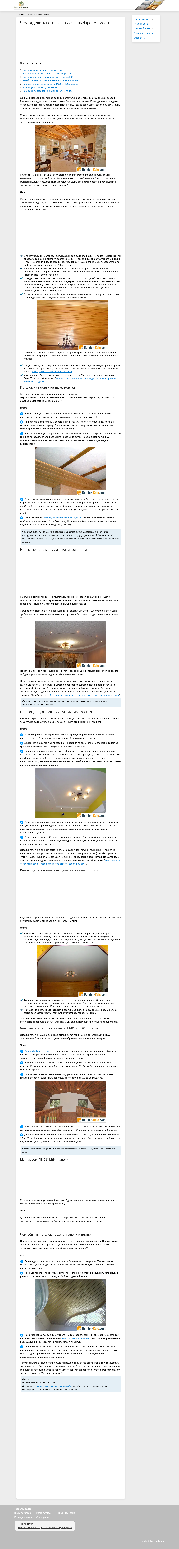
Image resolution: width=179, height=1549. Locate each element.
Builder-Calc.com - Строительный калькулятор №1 (45, 1527)
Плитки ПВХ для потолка (75, 1338)
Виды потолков (142, 19)
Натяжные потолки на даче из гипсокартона (47, 73)
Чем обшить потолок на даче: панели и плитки (48, 91)
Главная (21, 14)
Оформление (44, 14)
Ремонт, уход (141, 23)
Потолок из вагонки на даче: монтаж (42, 70)
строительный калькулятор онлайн (53, 1385)
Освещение (140, 37)
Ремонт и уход (32, 14)
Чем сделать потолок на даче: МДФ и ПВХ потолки (50, 84)
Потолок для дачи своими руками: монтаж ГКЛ (48, 77)
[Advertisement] (70, 44)
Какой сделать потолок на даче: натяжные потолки (50, 80)
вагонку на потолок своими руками (63, 517)
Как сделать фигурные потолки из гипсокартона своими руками (84, 695)
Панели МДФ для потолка (38, 1051)
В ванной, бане (142, 28)
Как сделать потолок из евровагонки (52, 371)
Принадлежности (143, 33)
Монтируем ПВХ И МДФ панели (40, 87)
